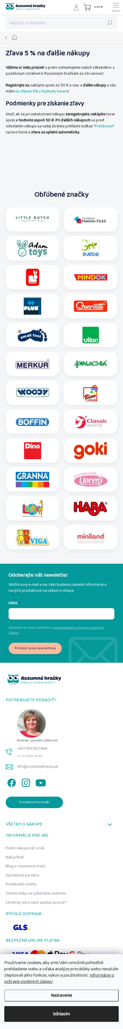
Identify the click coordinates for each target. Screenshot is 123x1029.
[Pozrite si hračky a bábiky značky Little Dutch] (32, 219)
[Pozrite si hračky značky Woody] (32, 392)
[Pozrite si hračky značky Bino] (90, 392)
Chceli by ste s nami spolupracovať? (36, 902)
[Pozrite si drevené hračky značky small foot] (32, 335)
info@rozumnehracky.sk (37, 766)
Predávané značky (21, 884)
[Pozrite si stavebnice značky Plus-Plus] (32, 306)
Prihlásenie (104, 126)
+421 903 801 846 (32, 748)
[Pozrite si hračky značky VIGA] (32, 537)
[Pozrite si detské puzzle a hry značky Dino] (32, 450)
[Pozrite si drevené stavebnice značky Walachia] (90, 364)
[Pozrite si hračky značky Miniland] (90, 537)
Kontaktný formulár (34, 802)
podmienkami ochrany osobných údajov (56, 630)
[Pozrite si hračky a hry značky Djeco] (90, 248)
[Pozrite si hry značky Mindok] (90, 277)
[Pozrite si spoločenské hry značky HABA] (90, 508)
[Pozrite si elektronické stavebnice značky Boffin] (32, 421)
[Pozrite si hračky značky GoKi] (90, 450)
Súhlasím (61, 1014)
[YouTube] (40, 782)
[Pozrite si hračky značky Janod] (32, 277)
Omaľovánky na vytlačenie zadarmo (36, 893)
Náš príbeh (15, 857)
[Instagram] (25, 782)
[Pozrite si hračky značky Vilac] (90, 335)
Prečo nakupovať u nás (25, 848)
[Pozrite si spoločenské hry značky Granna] (32, 479)
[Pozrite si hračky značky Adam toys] (32, 248)
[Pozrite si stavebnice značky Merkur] (32, 364)
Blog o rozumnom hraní (25, 866)
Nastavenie (61, 995)
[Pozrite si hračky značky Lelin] (32, 508)
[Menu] (116, 7)
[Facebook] (11, 782)
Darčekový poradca (22, 875)
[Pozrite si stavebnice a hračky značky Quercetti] (90, 306)
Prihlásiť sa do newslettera (35, 648)
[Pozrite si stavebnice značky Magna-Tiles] (90, 219)
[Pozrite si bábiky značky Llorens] (90, 479)
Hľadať (110, 22)
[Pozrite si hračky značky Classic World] (90, 421)
